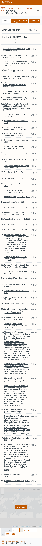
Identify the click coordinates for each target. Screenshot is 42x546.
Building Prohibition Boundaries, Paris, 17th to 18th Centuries (16, 266)
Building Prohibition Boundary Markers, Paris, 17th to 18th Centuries (15, 259)
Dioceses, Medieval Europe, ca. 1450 (16, 185)
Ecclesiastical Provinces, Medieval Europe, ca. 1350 (14, 147)
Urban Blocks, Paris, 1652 (14, 304)
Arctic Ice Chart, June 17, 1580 (16, 229)
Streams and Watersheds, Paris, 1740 (17, 482)
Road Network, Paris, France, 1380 (15, 173)
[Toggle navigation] (38, 11)
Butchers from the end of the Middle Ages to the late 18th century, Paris (14, 85)
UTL (16, 542)
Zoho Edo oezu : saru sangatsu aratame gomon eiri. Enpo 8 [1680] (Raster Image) (16, 311)
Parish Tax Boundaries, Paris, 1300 (15, 154)
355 (7, 534)
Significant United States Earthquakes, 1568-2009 (14, 213)
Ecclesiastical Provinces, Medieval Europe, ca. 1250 (14, 135)
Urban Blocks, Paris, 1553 (14, 202)
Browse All (23, 21)
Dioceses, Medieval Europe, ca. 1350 (16, 141)
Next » (25, 37)
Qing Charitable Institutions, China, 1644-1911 (15, 298)
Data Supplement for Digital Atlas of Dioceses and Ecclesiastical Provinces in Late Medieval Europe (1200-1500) (16, 107)
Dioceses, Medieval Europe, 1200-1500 (14, 115)
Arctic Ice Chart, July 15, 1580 (15, 224)
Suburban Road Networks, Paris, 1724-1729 (16, 439)
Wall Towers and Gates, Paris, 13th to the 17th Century (16, 50)
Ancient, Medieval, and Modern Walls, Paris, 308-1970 (15, 56)
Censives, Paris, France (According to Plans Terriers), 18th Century (15, 326)
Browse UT (34, 21)
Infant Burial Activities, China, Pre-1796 (15, 279)
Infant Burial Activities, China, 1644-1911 (15, 272)
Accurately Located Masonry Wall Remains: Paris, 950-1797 (16, 77)
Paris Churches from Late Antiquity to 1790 (13, 71)
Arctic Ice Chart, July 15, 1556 (15, 207)
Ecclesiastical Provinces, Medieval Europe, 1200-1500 (15, 128)
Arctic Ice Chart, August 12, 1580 (17, 219)
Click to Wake (21, 507)
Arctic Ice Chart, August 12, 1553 (17, 197)
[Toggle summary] (39, 49)
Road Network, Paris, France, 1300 (15, 160)
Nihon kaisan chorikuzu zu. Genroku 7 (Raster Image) (14, 318)
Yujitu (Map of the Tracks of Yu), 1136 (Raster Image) (15, 92)
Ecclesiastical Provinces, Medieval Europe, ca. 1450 (14, 191)
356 (13, 534)
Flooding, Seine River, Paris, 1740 (15, 475)
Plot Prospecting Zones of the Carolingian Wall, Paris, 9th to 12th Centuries (16, 63)
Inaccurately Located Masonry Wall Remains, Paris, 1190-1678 (15, 99)
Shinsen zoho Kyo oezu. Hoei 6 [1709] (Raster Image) (16, 411)
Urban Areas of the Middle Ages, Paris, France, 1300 (16, 167)
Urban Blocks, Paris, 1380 (14, 179)
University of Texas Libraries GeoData (16, 11)
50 (13, 41)
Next (15, 530)
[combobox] (6, 21)
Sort (4, 41)
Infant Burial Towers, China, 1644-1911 (14, 285)
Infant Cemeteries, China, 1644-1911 (16, 292)
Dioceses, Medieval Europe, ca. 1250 (16, 122)
